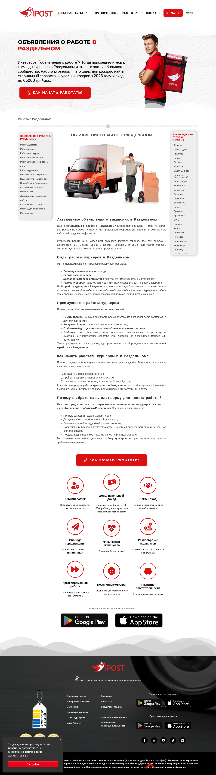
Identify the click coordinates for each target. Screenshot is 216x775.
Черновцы (179, 249)
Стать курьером (76, 717)
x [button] (61, 739)
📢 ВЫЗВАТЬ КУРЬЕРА (72, 13)
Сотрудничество (103, 13)
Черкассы (179, 232)
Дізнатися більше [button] (18, 755)
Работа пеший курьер (31, 157)
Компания (106, 696)
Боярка (177, 207)
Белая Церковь (181, 170)
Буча (176, 219)
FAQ (125, 13)
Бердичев (179, 189)
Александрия (180, 149)
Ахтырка (178, 145)
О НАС (135, 13)
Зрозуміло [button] (33, 764)
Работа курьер (27, 149)
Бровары (178, 211)
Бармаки (178, 166)
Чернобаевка (180, 241)
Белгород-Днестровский (181, 176)
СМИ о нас (72, 706)
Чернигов (178, 236)
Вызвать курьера (76, 696)
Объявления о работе (31, 204)
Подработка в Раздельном (34, 183)
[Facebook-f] (144, 740)
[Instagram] (154, 740)
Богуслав (178, 194)
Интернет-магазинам (78, 701)
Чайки (177, 228)
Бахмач (178, 162)
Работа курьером (29, 170)
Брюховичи (179, 215)
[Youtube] (163, 740)
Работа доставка (28, 144)
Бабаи (177, 158)
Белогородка (180, 181)
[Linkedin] (182, 740)
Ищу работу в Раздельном (34, 178)
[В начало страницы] (150, 765)
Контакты (152, 13)
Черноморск (180, 245)
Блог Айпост (74, 723)
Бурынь (178, 224)
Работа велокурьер (30, 153)
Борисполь (179, 202)
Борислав (179, 198)
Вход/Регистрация (111, 706)
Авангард (178, 153)
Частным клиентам (77, 712)
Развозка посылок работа (33, 174)
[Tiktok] (173, 740)
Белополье (179, 185)
